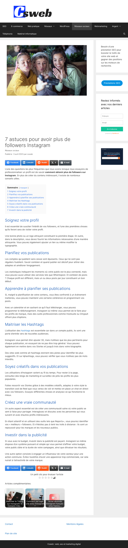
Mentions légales (75, 524)
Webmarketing (100, 26)
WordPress (65, 26)
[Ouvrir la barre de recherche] (124, 34)
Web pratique (33, 26)
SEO (4, 26)
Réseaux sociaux (81, 26)
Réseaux (48, 26)
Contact (9, 524)
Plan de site (11, 533)
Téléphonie (7, 34)
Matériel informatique (27, 34)
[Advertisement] (46, 117)
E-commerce (17, 26)
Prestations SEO (112, 83)
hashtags (25, 330)
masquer (23, 188)
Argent (115, 26)
